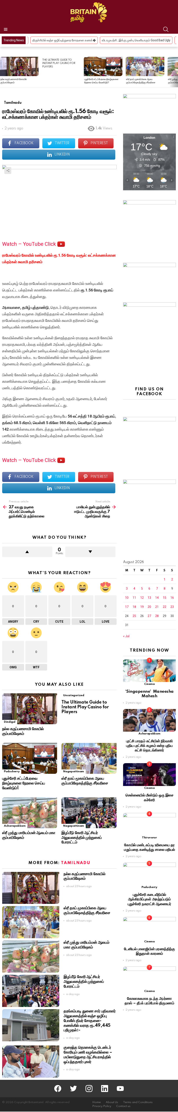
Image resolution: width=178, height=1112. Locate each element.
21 (157, 607)
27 (149, 616)
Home (96, 1102)
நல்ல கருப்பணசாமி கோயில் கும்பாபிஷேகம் (23, 731)
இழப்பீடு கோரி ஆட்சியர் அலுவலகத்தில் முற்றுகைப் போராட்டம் (81, 838)
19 (142, 607)
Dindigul (9, 722)
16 (172, 597)
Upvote (27, 552)
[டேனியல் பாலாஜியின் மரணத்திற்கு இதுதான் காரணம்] (149, 928)
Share (7, 170)
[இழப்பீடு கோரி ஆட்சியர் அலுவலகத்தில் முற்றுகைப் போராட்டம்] (88, 812)
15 (164, 597)
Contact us (123, 1106)
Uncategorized (73, 695)
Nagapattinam (73, 771)
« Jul (126, 636)
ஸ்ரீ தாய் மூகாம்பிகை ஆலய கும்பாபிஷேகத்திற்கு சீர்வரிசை (84, 781)
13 (149, 597)
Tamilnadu (75, 863)
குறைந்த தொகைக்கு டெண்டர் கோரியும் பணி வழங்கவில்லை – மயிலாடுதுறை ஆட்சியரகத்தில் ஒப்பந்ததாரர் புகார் (88, 1054)
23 (172, 607)
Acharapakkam (15, 825)
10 (127, 597)
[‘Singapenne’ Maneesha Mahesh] (149, 670)
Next (176, 72)
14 (157, 597)
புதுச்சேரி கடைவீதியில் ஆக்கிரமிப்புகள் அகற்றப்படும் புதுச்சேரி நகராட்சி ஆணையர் (149, 899)
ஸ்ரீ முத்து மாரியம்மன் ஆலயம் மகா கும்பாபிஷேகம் (86, 945)
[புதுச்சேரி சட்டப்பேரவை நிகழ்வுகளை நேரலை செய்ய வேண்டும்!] (103, 66)
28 (157, 616)
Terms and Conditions (138, 1102)
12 (142, 597)
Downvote (90, 552)
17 (127, 607)
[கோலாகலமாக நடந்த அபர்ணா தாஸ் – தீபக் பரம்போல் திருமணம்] (149, 978)
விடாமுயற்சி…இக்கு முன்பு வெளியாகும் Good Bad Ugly (87, 40)
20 (149, 607)
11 (134, 597)
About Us (112, 1102)
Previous (2, 72)
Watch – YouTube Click (29, 244)
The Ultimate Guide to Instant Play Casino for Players (58, 63)
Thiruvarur (149, 837)
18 (134, 607)
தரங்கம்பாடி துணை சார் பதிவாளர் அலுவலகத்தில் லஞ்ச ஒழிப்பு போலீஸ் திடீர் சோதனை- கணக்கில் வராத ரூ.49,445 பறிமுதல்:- (89, 1020)
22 (164, 607)
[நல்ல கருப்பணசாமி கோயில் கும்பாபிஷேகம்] (19, 66)
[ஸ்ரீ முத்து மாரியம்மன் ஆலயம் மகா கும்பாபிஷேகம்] (29, 812)
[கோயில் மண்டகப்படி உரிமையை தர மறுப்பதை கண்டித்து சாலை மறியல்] (149, 824)
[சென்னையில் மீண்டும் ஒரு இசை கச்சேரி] (149, 774)
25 (134, 616)
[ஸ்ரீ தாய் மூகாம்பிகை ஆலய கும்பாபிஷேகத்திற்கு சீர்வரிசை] (145, 66)
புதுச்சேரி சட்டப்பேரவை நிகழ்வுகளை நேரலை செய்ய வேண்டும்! (23, 783)
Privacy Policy (101, 1106)
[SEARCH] (165, 29)
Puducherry (12, 771)
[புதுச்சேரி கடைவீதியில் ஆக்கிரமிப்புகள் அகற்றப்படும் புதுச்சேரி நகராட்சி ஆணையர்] (149, 874)
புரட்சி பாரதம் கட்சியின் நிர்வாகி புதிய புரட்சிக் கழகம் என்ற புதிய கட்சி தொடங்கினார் (149, 745)
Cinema (149, 684)
